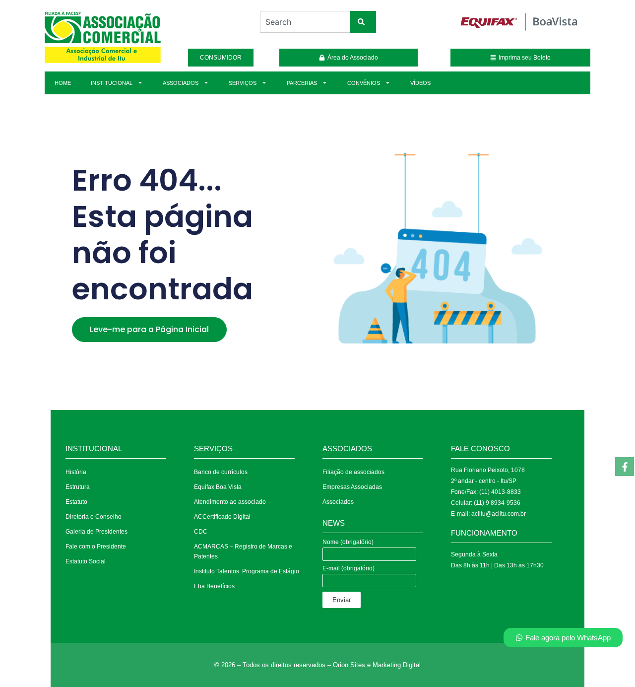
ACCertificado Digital (222, 516)
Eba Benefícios (214, 586)
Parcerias (302, 83)
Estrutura (77, 486)
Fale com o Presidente (95, 546)
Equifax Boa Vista (218, 486)
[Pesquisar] (363, 22)
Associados (180, 83)
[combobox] (305, 22)
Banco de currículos (221, 472)
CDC (200, 531)
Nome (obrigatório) (348, 542)
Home (63, 83)
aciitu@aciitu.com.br (498, 513)
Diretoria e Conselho (93, 516)
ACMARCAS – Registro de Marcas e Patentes (243, 551)
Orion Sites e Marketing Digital (377, 665)
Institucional (111, 83)
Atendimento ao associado (230, 501)
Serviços (242, 83)
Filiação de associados (353, 472)
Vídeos (420, 83)
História (75, 472)
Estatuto (76, 501)
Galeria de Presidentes (96, 531)
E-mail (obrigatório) (348, 568)
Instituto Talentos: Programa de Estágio (246, 571)
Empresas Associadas (352, 486)
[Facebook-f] (624, 466)
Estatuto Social (85, 561)
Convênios (363, 83)
